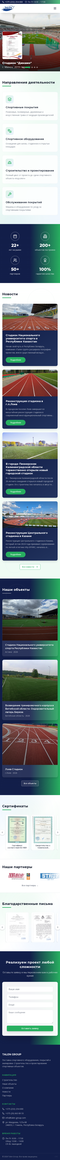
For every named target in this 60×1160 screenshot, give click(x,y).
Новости (6, 1091)
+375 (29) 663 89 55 (15, 1113)
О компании (8, 1087)
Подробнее (15, 360)
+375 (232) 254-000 (14, 2)
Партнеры (7, 1095)
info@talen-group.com (16, 1117)
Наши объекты (9, 1084)
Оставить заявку (30, 1028)
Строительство (9, 1080)
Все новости (28, 566)
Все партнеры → (30, 885)
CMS (56, 1157)
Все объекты (30, 783)
